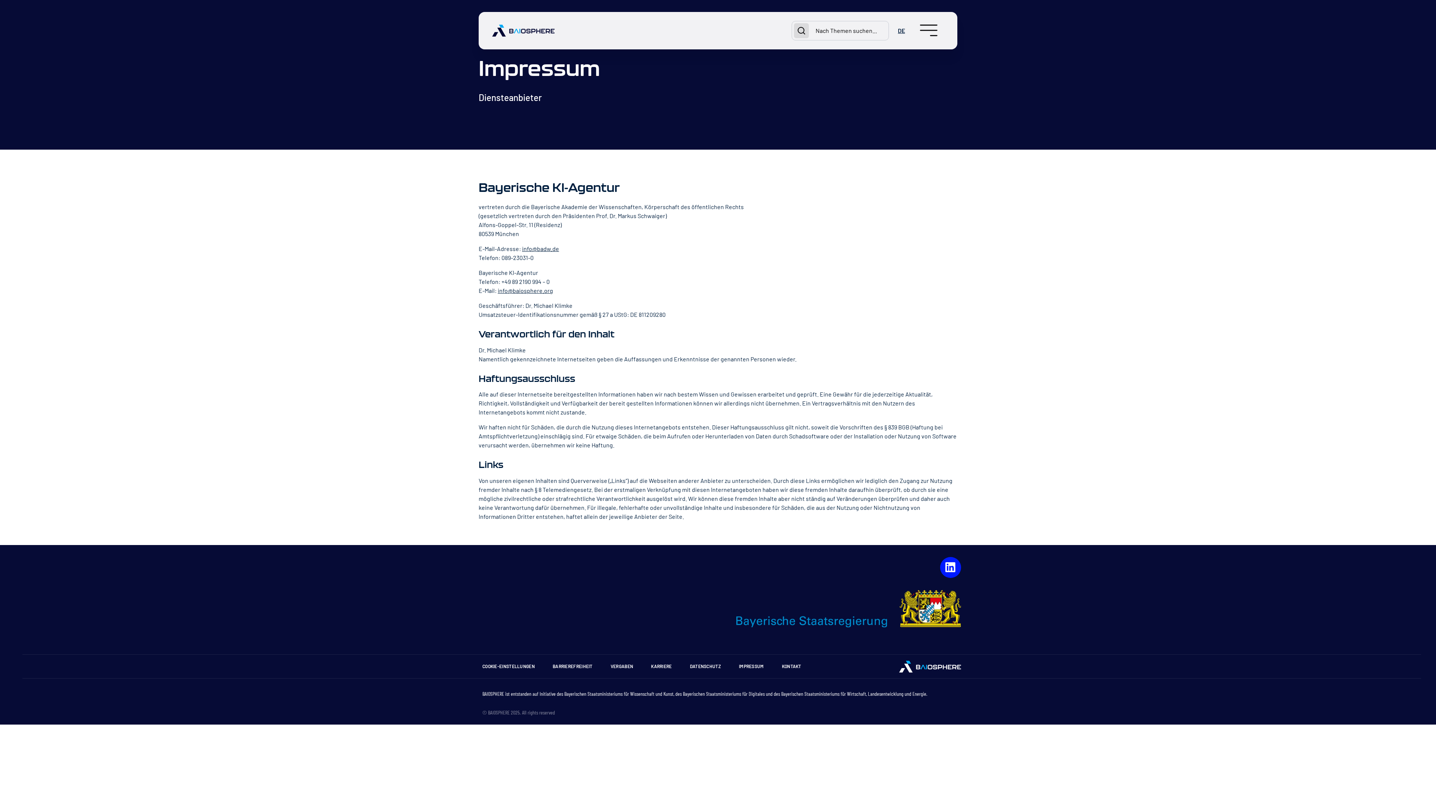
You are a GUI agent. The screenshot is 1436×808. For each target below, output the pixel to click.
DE (901, 30)
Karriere (661, 666)
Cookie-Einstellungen (508, 666)
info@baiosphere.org (525, 290)
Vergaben (622, 666)
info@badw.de (540, 248)
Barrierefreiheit (573, 666)
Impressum (751, 666)
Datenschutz (705, 666)
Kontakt (791, 666)
